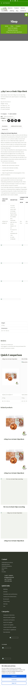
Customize (14, 679)
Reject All (14, 683)
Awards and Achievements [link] (9, 596)
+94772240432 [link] (6, 3)
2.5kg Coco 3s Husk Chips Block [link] (14, 541)
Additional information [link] (16, 126)
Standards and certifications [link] (10, 594)
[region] (14, 675)
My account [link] (6, 599)
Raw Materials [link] (6, 632)
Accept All (14, 676)
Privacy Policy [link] (6, 601)
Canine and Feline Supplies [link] (9, 627)
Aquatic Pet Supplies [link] (8, 624)
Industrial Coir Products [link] (9, 620)
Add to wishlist (12, 114)
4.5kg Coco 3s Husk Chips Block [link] (14, 473)
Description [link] (4, 126)
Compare (4, 114)
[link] (26, 14)
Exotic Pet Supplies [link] (7, 622)
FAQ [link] (4, 606)
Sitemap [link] (5, 604)
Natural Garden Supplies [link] (9, 617)
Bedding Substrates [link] (11, 118)
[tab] (5, 126)
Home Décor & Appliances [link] (9, 629)
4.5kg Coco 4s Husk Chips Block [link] (14, 439)
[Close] (26, 665)
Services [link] (5, 591)
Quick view (25, 436)
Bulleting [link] (5, 589)
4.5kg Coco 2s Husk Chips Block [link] (9, 359)
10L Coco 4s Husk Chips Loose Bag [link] (14, 507)
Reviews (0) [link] (5, 129)
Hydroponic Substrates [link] (8, 615)
